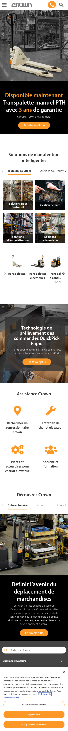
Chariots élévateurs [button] (14, 661)
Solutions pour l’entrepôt (54, 170)
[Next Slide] (63, 274)
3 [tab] (34, 59)
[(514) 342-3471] (52, 4)
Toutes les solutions (19, 170)
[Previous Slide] (5, 274)
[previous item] (2, 170)
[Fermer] (64, 672)
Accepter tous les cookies (34, 724)
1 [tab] (23, 59)
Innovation (42, 505)
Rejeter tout (34, 714)
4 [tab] (39, 59)
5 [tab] (44, 59)
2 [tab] (29, 59)
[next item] (65, 170)
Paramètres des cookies (34, 704)
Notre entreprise (18, 505)
